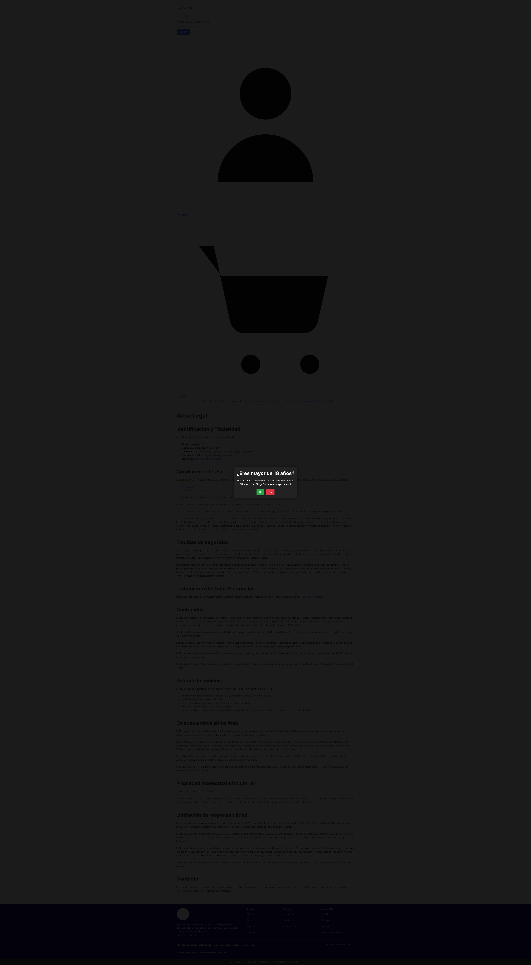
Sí (260, 492)
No (270, 492)
